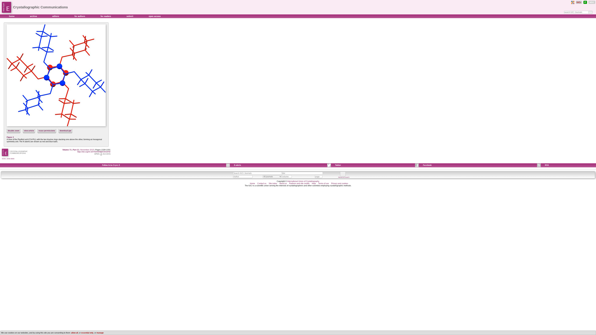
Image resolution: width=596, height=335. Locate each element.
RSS (547, 165)
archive (34, 16)
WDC (591, 2)
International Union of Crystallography (303, 181)
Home (252, 183)
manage (100, 333)
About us (283, 183)
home (12, 16)
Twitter (338, 165)
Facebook (427, 165)
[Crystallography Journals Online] (573, 2)
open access (155, 16)
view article (29, 131)
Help (314, 183)
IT (585, 2)
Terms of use (323, 183)
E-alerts (237, 165)
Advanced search (343, 177)
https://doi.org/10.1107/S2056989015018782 (94, 152)
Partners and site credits (299, 183)
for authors (80, 16)
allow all (74, 333)
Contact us (261, 183)
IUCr (579, 2)
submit (130, 16)
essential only (87, 333)
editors (56, 16)
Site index (273, 183)
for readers (106, 16)
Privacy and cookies (339, 183)
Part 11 (76, 150)
